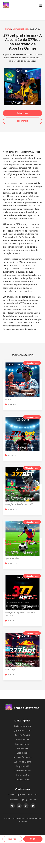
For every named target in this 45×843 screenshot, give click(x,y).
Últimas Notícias (20, 28)
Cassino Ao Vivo (22, 735)
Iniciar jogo (22, 113)
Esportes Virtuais (22, 770)
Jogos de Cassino (22, 730)
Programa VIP (22, 766)
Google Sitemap (22, 779)
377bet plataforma (22, 726)
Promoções (22, 748)
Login (33, 838)
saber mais (22, 120)
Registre (12, 838)
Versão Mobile (22, 739)
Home (8, 28)
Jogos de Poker (22, 744)
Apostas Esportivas (23, 757)
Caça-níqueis (22, 752)
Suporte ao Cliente (22, 761)
